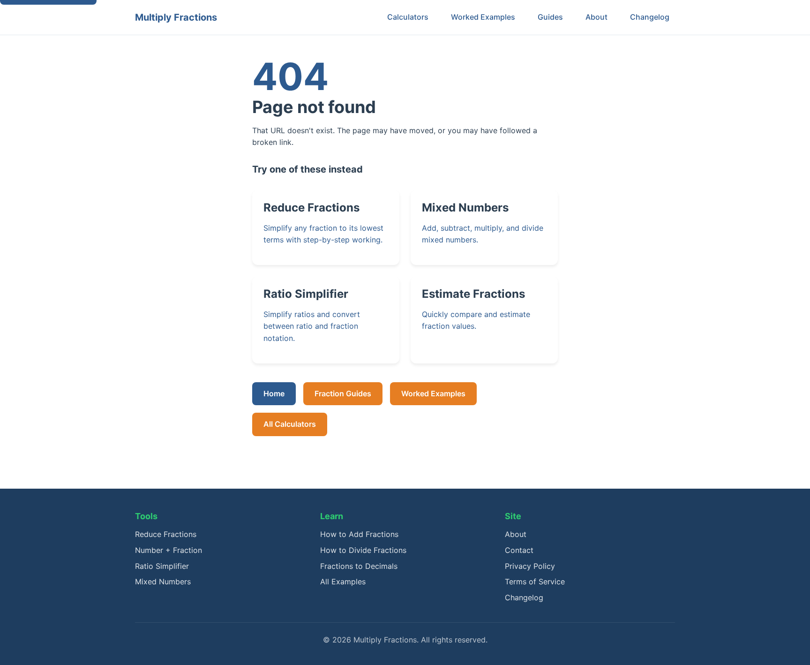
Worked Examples (483, 17)
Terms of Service (535, 581)
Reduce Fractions (165, 534)
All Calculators (289, 424)
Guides (550, 17)
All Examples (343, 581)
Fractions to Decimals (359, 566)
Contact (519, 550)
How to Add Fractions (359, 534)
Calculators (407, 17)
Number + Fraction (168, 550)
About (596, 17)
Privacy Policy (530, 566)
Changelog (649, 17)
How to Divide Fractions (363, 550)
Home (274, 393)
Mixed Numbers (163, 581)
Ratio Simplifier (162, 566)
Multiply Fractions (176, 17)
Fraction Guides (343, 393)
